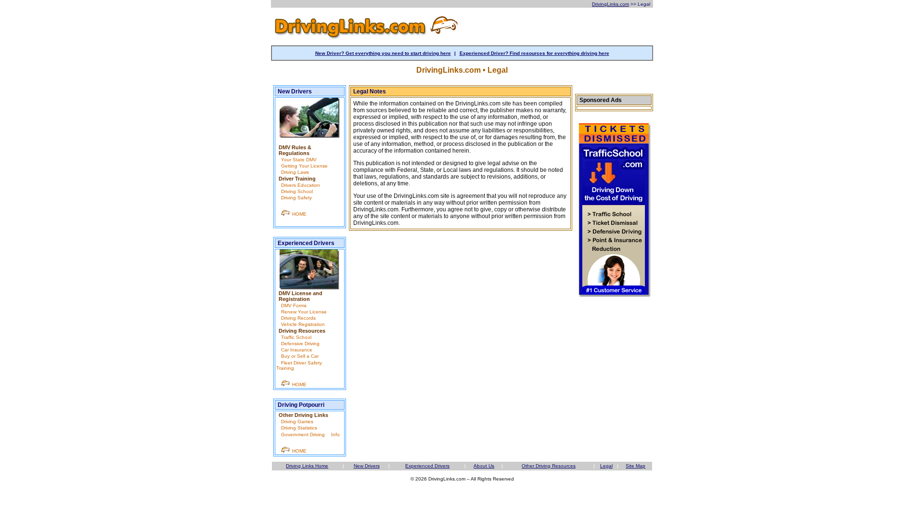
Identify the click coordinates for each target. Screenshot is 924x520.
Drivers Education (300, 185)
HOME (299, 214)
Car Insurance (296, 349)
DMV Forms (294, 305)
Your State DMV (299, 159)
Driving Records (298, 318)
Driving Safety (296, 197)
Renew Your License (304, 311)
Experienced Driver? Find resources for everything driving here (534, 53)
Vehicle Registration (303, 324)
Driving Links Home (307, 465)
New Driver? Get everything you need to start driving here (383, 53)
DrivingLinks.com (610, 4)
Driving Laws (295, 172)
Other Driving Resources (549, 465)
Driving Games (297, 421)
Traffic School (296, 337)
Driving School (297, 191)
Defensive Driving (300, 343)
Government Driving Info (310, 434)
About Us (484, 465)
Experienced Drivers (306, 243)
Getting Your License (304, 166)
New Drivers (295, 91)
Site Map (635, 465)
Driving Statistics (299, 427)
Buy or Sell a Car (300, 356)
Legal (606, 465)
